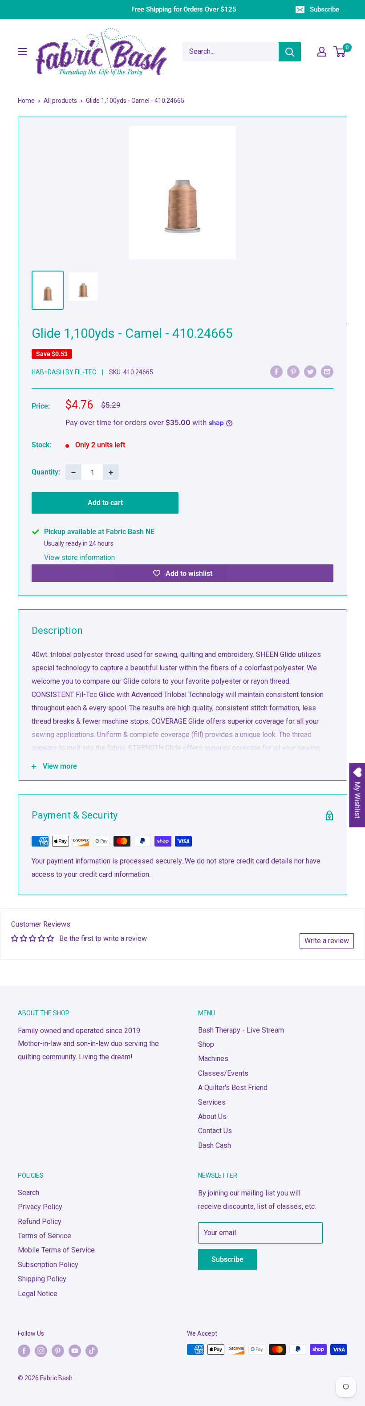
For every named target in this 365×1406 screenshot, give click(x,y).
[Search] (290, 51)
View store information (79, 557)
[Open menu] (22, 51)
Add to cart (105, 502)
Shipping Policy (42, 1279)
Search (28, 1192)
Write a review (326, 940)
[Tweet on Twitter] (310, 371)
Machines (213, 1058)
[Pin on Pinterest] (293, 371)
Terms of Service (44, 1236)
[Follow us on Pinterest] (58, 1350)
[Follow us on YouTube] (75, 1350)
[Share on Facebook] (276, 371)
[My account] (321, 52)
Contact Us (215, 1130)
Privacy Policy (40, 1207)
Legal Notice (37, 1293)
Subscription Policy (48, 1264)
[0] (339, 51)
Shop (206, 1044)
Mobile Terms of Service (56, 1250)
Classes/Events (223, 1073)
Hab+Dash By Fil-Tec (64, 372)
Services (212, 1102)
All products (60, 100)
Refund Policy (39, 1221)
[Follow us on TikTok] (91, 1350)
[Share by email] (327, 371)
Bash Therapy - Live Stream (241, 1030)
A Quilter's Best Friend (233, 1087)
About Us (212, 1116)
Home (26, 100)
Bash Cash (214, 1145)
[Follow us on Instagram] (41, 1350)
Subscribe (324, 9)
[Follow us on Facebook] (24, 1350)
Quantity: (46, 472)
